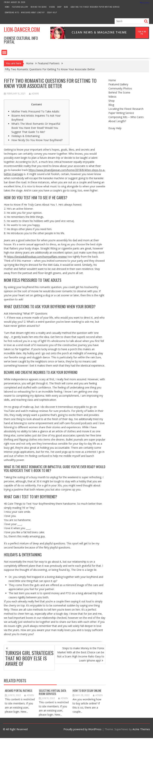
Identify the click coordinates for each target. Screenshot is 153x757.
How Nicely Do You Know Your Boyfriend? (37, 140)
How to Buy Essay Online (87, 690)
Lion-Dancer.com (22, 29)
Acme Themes (141, 729)
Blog (66, 6)
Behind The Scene (39, 6)
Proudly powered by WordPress (82, 729)
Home (7, 6)
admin (35, 93)
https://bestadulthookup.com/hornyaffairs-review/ (37, 256)
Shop (59, 6)
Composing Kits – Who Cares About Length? (25, 12)
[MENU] (4, 52)
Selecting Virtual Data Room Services (52, 692)
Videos (52, 6)
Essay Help (52, 12)
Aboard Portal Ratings (18, 690)
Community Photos (120, 88)
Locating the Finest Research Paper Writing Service (95, 6)
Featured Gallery (20, 6)
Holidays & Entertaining (25, 136)
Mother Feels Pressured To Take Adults (35, 111)
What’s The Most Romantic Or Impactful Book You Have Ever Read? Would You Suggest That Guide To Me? (35, 128)
